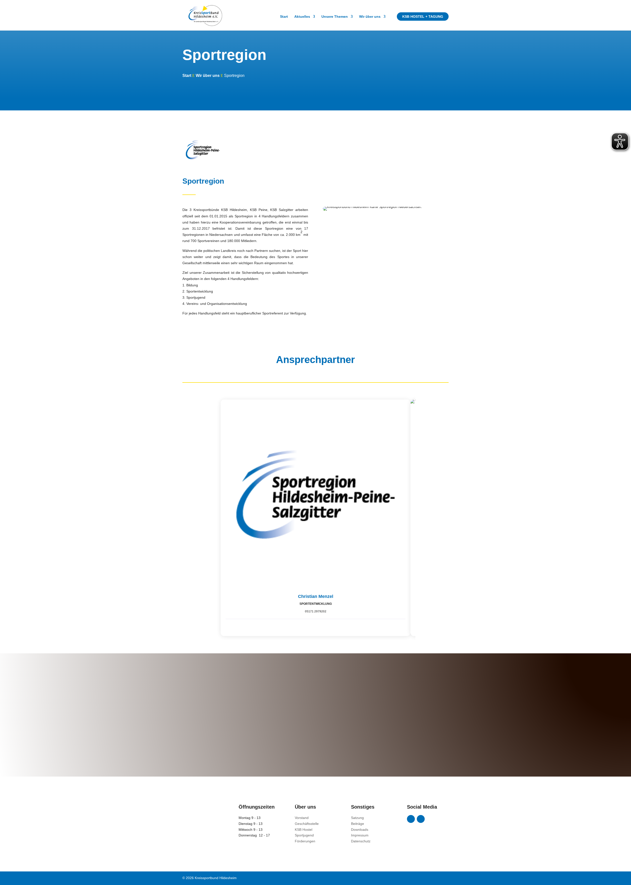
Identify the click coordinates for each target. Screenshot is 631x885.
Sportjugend (304, 835)
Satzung (357, 818)
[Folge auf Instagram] (421, 819)
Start (284, 16)
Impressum (359, 835)
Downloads (359, 830)
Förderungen (305, 841)
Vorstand (302, 818)
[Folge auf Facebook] (411, 819)
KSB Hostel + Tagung (422, 16)
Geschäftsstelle (307, 824)
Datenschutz (360, 841)
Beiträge (357, 824)
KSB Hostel (303, 830)
